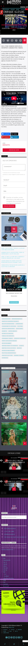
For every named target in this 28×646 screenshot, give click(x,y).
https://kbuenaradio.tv (10, 528)
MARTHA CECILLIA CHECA (9, 348)
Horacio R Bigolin (19, 338)
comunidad (19, 323)
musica (19, 348)
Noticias (23, 9)
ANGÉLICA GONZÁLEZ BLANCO (10, 321)
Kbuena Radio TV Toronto (10, 345)
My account (6, 586)
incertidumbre (6, 343)
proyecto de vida (7, 355)
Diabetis (4, 331)
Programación (6, 560)
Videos (5, 566)
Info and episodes (14, 302)
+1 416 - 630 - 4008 (9, 531)
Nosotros (20, 630)
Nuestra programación (7, 549)
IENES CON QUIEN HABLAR (9, 340)
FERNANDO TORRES (7, 338)
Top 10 (5, 562)
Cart (4, 582)
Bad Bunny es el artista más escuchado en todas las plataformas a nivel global (14, 483)
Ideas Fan (11, 627)
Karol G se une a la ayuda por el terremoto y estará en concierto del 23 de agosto (12, 257)
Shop (4, 580)
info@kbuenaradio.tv (9, 534)
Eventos (5, 570)
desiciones (19, 328)
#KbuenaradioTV (17, 319)
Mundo (13, 9)
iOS (5, 574)
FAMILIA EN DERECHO (8, 336)
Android (6, 576)
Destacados (6, 9)
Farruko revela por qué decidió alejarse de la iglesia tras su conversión (13, 265)
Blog (4, 558)
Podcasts (5, 568)
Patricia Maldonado (8, 350)
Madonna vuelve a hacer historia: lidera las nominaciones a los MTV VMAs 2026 (12, 253)
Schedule (5, 630)
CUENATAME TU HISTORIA (9, 326)
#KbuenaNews (6, 319)
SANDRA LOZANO (18, 355)
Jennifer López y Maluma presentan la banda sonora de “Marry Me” (14, 462)
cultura (20, 326)
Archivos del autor (14, 150)
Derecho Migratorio (8, 328)
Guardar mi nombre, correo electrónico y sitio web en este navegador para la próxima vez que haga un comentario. (15, 197)
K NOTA (21, 345)
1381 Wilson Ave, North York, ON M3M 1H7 (15, 537)
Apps (4, 572)
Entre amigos (13, 331)
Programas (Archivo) (8, 578)
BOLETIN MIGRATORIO (8, 323)
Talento (5, 564)
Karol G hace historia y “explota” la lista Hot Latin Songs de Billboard (13, 249)
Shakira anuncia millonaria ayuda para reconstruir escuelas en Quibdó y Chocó (11, 261)
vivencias (5, 357)
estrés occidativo (7, 333)
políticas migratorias (9, 353)
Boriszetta (13, 28)
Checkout (5, 584)
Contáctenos (6, 633)
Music (17, 9)
